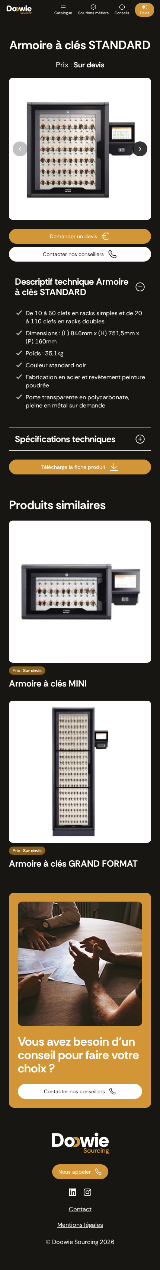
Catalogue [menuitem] (63, 12)
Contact (80, 1209)
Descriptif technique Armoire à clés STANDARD (71, 286)
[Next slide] (139, 148)
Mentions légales (80, 1225)
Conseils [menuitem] (122, 12)
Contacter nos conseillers (73, 254)
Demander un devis (73, 236)
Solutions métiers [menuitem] (93, 12)
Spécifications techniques (65, 439)
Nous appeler (74, 1171)
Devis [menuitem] (144, 12)
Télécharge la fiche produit (73, 467)
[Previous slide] (20, 148)
